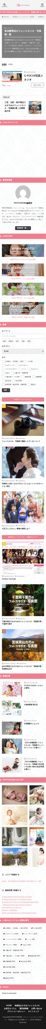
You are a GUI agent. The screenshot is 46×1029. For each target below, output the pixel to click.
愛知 (37, 902)
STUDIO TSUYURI (9, 579)
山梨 (20, 902)
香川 (7, 910)
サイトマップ (33, 1011)
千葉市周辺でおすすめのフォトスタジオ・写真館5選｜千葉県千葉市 (22, 623)
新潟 (3, 902)
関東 (13, 881)
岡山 (11, 908)
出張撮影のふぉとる (31, 724)
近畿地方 (41, 17)
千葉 (23, 341)
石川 (11, 902)
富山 (7, 902)
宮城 (21, 897)
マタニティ (11, 945)
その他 (37, 928)
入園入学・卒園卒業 (14, 950)
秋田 (17, 897)
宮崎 (24, 913)
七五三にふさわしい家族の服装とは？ (16, 529)
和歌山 (29, 905)
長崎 (11, 913)
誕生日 (9, 978)
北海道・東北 (6, 881)
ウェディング (11, 934)
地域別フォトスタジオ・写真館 (23, 17)
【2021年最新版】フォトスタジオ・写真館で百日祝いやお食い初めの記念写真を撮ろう (34, 765)
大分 (20, 913)
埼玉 (17, 341)
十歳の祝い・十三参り (14, 956)
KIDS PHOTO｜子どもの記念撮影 (23, 279)
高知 (16, 910)
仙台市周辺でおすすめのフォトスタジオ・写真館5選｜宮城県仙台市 (22, 668)
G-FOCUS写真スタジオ (33, 78)
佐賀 (7, 913)
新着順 (4, 64)
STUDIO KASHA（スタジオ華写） (33, 687)
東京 (4, 341)
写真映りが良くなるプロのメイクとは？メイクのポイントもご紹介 (22, 485)
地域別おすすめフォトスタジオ (27, 1006)
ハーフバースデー (13, 939)
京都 (11, 905)
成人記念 (26, 961)
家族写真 (35, 956)
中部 (18, 881)
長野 (24, 902)
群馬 (11, 899)
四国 (30, 881)
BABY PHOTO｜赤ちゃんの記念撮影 (23, 259)
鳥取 (3, 908)
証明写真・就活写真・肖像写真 (18, 972)
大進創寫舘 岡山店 (31, 705)
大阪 (28, 341)
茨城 (3, 899)
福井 (16, 902)
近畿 (22, 881)
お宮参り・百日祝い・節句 (16, 928)
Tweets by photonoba (9, 993)
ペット (31, 939)
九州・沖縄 (37, 881)
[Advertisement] (23, 151)
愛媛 (11, 910)
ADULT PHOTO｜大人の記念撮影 (23, 298)
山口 (20, 908)
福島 (30, 897)
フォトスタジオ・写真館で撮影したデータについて (21, 441)
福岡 (3, 913)
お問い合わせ (36, 1008)
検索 (5, 390)
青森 (9, 897)
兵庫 (20, 905)
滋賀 (7, 905)
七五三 (26, 945)
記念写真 (10, 967)
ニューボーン (30, 934)
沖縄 (34, 913)
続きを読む (37, 85)
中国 (26, 881)
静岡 (32, 902)
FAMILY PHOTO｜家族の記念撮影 (23, 317)
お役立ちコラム (10, 1008)
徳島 (3, 910)
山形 (26, 897)
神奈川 (11, 341)
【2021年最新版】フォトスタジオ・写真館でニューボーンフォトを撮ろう (34, 745)
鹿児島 (29, 913)
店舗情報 (10, 961)
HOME (6, 16)
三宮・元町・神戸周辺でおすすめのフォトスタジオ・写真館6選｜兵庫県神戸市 (15, 106)
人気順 (10, 64)
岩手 (13, 897)
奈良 (24, 905)
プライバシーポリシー (16, 1011)
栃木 (7, 899)
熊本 (16, 913)
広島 (16, 908)
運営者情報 (23, 1008)
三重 (3, 905)
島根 (7, 908)
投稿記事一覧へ (22, 228)
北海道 (4, 897)
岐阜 (28, 902)
